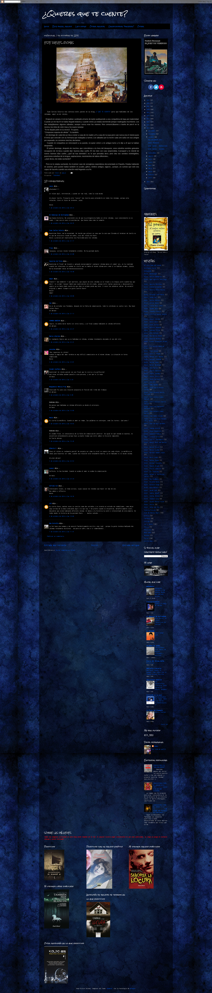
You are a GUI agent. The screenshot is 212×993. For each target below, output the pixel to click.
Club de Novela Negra (152, 513)
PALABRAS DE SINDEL (153, 646)
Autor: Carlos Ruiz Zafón (153, 306)
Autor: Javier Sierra (152, 376)
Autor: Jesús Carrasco (152, 379)
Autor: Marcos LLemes (152, 450)
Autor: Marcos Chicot (152, 447)
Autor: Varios (149, 504)
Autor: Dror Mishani (151, 333)
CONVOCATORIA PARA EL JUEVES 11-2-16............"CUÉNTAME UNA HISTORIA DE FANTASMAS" (160, 808)
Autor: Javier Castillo (152, 370)
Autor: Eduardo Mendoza (152, 339)
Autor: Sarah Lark (150, 490)
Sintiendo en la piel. (154, 695)
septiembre (152, 153)
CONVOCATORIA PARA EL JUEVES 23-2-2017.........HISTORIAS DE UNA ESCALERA (160, 787)
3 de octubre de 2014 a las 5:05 (61, 395)
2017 (148, 119)
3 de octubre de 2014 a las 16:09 (61, 410)
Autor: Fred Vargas (151, 351)
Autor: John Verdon (151, 385)
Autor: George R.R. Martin (153, 356)
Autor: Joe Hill (150, 382)
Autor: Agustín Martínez (153, 284)
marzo (150, 171)
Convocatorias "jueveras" (121, 26)
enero (150, 178)
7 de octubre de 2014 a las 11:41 (61, 531)
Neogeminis (150, 586)
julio (150, 159)
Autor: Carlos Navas (151, 303)
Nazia (51, 417)
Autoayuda (147, 271)
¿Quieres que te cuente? (86, 13)
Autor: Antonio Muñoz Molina (154, 290)
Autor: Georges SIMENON (152, 359)
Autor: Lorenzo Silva (152, 437)
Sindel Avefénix (55, 369)
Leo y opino (80, 26)
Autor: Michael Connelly (153, 463)
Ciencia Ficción (150, 510)
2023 (148, 100)
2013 (148, 182)
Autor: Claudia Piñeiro (152, 311)
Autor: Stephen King (151, 499)
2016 (148, 122)
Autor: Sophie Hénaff (152, 493)
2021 (148, 106)
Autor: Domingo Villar (152, 330)
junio (150, 162)
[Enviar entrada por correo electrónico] (71, 173)
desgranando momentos (154, 680)
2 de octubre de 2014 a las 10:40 (61, 271)
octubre (151, 137)
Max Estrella (54, 523)
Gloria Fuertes (160, 712)
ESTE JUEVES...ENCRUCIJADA (157, 146)
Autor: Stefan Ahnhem (152, 496)
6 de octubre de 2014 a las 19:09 (61, 516)
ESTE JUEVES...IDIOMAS (156, 149)
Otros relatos (97, 26)
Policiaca (147, 530)
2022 (148, 103)
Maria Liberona (54, 336)
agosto (151, 156)
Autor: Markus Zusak (151, 460)
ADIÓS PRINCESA (153, 143)
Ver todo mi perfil (159, 749)
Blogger (132, 988)
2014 (148, 128)
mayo (150, 165)
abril (150, 168)
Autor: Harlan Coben (151, 362)
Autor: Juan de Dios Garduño (154, 423)
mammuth (109, 988)
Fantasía (147, 518)
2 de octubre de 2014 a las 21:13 (61, 313)
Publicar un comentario (55, 536)
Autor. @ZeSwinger (150, 274)
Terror (146, 538)
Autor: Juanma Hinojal (152, 428)
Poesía (146, 527)
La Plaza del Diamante (154, 710)
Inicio (46, 26)
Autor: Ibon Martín (151, 368)
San (50, 303)
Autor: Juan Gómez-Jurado (153, 416)
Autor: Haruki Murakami (152, 365)
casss (51, 186)
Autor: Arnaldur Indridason (154, 294)
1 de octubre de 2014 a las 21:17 (61, 241)
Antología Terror (150, 268)
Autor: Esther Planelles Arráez (155, 341)
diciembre (152, 131)
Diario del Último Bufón (155, 661)
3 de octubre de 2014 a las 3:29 (61, 379)
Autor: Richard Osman (152, 485)
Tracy (51, 248)
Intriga (147, 521)
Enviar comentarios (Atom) (65, 550)
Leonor (51, 468)
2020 (148, 109)
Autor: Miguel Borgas (152, 466)
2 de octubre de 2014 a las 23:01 (61, 362)
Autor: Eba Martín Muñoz (153, 336)
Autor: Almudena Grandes (153, 287)
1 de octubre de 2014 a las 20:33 (61, 208)
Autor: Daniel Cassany (152, 319)
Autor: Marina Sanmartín (153, 276)
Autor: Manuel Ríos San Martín (155, 442)
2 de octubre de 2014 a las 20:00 (61, 296)
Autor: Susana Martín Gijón (154, 501)
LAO (50, 503)
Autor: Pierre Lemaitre (152, 469)
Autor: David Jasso (151, 322)
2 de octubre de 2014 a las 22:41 (61, 342)
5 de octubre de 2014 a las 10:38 (61, 496)
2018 (148, 115)
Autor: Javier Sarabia (152, 373)
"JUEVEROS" (57, 175)
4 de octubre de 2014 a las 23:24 (61, 479)
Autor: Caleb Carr (150, 297)
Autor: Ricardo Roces (152, 482)
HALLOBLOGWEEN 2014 (155, 140)
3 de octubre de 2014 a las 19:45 (61, 441)
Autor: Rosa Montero (151, 487)
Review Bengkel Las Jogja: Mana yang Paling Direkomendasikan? (161, 701)
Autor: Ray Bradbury (151, 479)
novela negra (148, 541)
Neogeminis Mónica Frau (57, 387)
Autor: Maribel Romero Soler (154, 452)
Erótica (147, 516)
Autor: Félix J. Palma (152, 354)
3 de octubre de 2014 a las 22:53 (61, 461)
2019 (148, 112)
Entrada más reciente (55, 545)
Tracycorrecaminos (153, 602)
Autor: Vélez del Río (152, 507)
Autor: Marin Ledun (151, 457)
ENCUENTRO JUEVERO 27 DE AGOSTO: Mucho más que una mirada (160, 592)
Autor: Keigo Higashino (152, 431)
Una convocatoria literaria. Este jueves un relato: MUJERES (161, 685)
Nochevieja (150, 663)
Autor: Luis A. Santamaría (153, 439)
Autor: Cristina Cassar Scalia (155, 314)
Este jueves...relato (62, 26)
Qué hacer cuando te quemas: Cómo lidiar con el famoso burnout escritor (156, 672)
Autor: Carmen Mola (151, 308)
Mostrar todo (164, 724)
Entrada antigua (131, 545)
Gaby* (51, 279)
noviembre (152, 134)
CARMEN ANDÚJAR (54, 320)
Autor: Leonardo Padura (152, 434)
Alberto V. (53, 448)
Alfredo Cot (53, 486)
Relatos (147, 535)
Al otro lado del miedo (152, 265)
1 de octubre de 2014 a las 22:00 (61, 254)
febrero (151, 174)
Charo (156, 746)
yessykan (52, 349)
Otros (140, 26)
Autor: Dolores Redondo (152, 327)
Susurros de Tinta (55, 261)
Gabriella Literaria (153, 668)
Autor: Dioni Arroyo (151, 324)
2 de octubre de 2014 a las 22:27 (61, 329)
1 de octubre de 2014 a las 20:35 (61, 223)
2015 (148, 125)
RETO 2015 (147, 532)
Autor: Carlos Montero (152, 300)
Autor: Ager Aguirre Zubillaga (155, 279)
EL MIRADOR (150, 631)
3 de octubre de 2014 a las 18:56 (61, 423)
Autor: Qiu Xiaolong (151, 471)
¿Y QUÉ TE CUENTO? (103, 112)
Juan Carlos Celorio (56, 230)
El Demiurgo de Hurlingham (59, 215)
